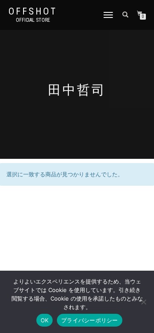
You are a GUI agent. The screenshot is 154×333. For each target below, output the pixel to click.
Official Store (33, 20)
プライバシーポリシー (89, 320)
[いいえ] (143, 302)
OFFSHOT (33, 11)
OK (45, 320)
